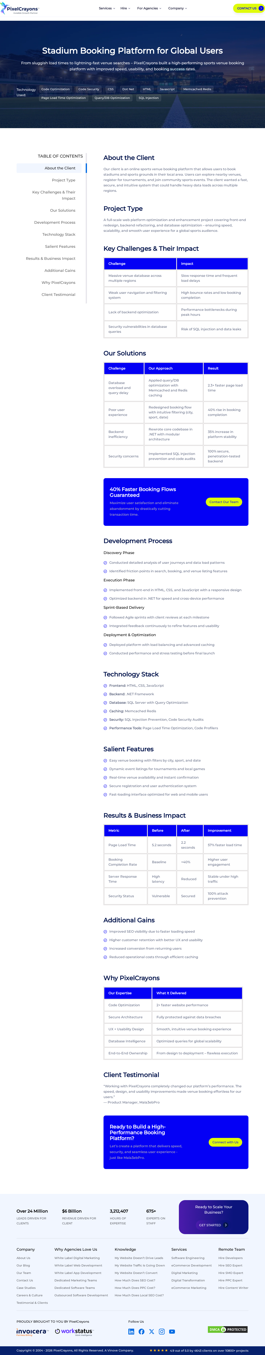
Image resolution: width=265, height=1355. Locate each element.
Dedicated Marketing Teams (75, 1280)
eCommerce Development (191, 1265)
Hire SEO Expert (230, 1265)
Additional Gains (60, 270)
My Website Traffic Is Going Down (140, 1265)
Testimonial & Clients (32, 1303)
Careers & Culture (30, 1295)
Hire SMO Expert (230, 1273)
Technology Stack (58, 234)
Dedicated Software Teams (74, 1288)
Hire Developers (230, 1258)
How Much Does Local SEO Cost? (139, 1295)
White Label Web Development (78, 1265)
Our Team (24, 1273)
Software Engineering (188, 1258)
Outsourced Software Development (81, 1295)
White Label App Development (77, 1273)
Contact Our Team (224, 502)
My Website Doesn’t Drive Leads (139, 1258)
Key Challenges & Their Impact (53, 195)
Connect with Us (225, 1142)
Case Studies (26, 1288)
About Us (23, 1258)
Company (176, 8)
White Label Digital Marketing (77, 1258)
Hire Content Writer (233, 1288)
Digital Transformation (188, 1280)
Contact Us (247, 8)
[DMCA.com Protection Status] (227, 1330)
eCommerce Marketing (188, 1288)
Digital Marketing (184, 1273)
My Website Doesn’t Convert (136, 1273)
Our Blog (23, 1265)
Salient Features (60, 246)
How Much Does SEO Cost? (135, 1280)
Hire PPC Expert (230, 1280)
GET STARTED (210, 1225)
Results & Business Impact (50, 258)
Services (105, 8)
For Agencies (147, 8)
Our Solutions (62, 210)
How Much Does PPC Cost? (135, 1288)
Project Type (63, 180)
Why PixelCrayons (58, 282)
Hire (123, 8)
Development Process (54, 222)
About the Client (60, 168)
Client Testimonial (58, 294)
